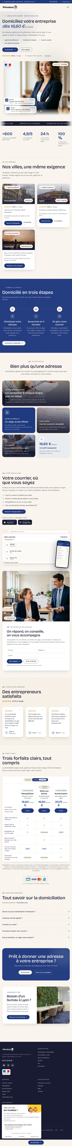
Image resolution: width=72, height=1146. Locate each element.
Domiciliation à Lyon (44, 1055)
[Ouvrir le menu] (68, 7)
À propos (40, 1086)
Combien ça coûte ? (9, 924)
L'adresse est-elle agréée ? (12, 918)
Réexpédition (6, 1086)
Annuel (40, 780)
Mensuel (28, 780)
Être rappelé (26, 50)
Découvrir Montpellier (13, 223)
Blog (39, 1088)
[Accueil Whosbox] (9, 7)
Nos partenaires (7, 1088)
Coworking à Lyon (7, 1097)
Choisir (28, 810)
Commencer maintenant (13, 343)
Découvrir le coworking (17, 1017)
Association (41, 1066)
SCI (39, 1063)
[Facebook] (4, 1065)
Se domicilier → (27, 223)
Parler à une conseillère (43, 972)
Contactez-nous (22, 903)
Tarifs (4, 1094)
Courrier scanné (7, 1083)
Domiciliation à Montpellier (46, 1052)
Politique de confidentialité (45, 1130)
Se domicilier (9, 50)
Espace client (66, 1)
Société (40, 1060)
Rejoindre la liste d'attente (15, 265)
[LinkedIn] (12, 1065)
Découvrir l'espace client (13, 512)
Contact (40, 1091)
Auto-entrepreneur (43, 1058)
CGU (61, 1130)
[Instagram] (8, 1065)
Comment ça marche (44, 1083)
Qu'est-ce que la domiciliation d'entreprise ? (19, 911)
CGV (56, 1130)
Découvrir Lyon (46, 221)
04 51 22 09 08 (53, 1)
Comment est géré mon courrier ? (15, 931)
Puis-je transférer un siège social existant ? (18, 937)
